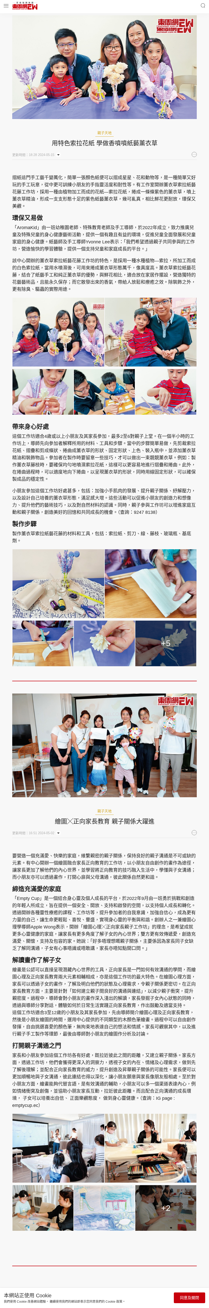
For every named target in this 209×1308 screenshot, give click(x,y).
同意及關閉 (189, 1298)
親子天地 (104, 133)
